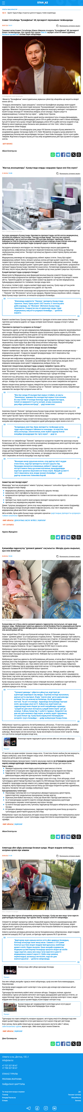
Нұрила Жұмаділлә (9, 532)
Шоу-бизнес (8, 144)
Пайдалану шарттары (13, 1084)
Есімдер (5, 1100)
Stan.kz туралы (10, 1074)
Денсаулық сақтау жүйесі (25, 520)
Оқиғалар (42, 520)
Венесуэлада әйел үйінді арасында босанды (36, 967)
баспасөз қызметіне (10, 34)
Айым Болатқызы (9, 151)
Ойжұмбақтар (76, 1098)
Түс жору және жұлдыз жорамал (13, 1092)
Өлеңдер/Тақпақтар (9, 1098)
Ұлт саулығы (8, 525)
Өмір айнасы (8, 520)
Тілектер (5, 1095)
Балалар (78, 1100)
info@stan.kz (7, 1060)
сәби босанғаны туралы (11, 1026)
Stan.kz (44, 32)
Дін (79, 1092)
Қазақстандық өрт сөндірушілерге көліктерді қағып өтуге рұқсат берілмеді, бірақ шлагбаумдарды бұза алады (44, 1005)
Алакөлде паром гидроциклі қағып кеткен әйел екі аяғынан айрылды (46, 739)
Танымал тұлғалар (74, 1095)
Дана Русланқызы (9, 1038)
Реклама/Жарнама (12, 1079)
